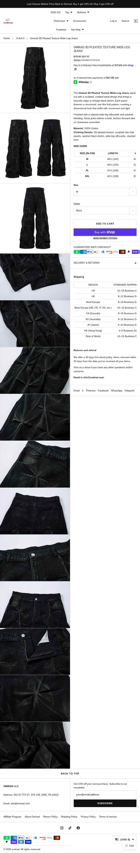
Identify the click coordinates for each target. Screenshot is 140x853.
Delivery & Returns (87, 262)
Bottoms (81, 12)
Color (77, 203)
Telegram (129, 390)
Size (76, 185)
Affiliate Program (12, 816)
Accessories (79, 20)
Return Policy (50, 816)
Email (77, 390)
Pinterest (90, 390)
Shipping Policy (69, 816)
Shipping (77, 60)
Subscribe (105, 803)
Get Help (76, 29)
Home (6, 38)
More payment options (105, 238)
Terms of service (108, 816)
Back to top (70, 773)
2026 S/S (55, 12)
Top (67, 12)
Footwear (61, 29)
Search (125, 20)
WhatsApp (116, 390)
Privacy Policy (88, 816)
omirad (15, 849)
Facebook (103, 390)
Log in (113, 20)
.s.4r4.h (20, 38)
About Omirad (32, 816)
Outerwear (59, 20)
